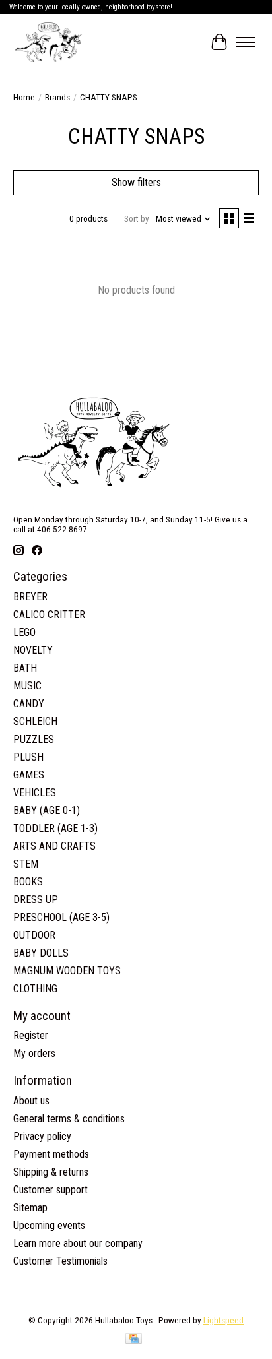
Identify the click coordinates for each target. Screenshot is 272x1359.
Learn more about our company (78, 1243)
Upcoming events (49, 1225)
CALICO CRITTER (49, 614)
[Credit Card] (133, 1339)
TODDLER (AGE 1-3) (55, 828)
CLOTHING (35, 988)
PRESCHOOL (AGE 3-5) (61, 917)
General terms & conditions (69, 1118)
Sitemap (30, 1207)
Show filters (136, 182)
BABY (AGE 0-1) (46, 810)
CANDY (28, 703)
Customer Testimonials (60, 1261)
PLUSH (28, 757)
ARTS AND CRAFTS (54, 846)
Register (30, 1035)
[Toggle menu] (245, 42)
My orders (34, 1053)
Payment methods (51, 1154)
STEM (25, 864)
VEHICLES (34, 792)
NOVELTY (33, 650)
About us (31, 1100)
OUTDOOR (34, 935)
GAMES (28, 775)
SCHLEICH (35, 721)
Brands (57, 97)
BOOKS (28, 881)
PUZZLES (33, 739)
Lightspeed (223, 1320)
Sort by (136, 219)
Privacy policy (42, 1136)
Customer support (50, 1190)
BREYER (30, 596)
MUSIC (27, 686)
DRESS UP (35, 899)
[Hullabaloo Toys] (48, 42)
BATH (25, 668)
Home (24, 97)
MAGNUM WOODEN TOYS (67, 970)
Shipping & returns (50, 1172)
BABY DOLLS (41, 953)
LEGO (24, 632)
